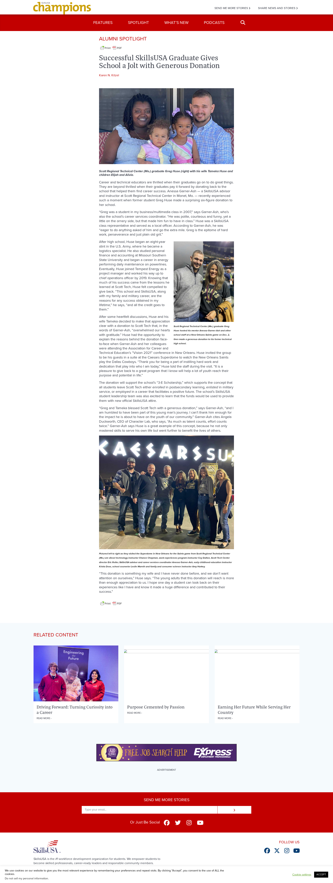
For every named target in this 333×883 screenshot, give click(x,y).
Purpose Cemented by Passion (156, 707)
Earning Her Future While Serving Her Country (254, 709)
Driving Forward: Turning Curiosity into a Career (75, 709)
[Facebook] (167, 823)
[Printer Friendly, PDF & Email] (111, 50)
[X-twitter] (277, 851)
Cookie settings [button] (301, 874)
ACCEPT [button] (321, 874)
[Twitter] (178, 823)
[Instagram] (189, 823)
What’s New (176, 22)
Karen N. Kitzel (109, 75)
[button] (243, 22)
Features (103, 22)
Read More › (44, 718)
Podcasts (214, 22)
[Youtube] (200, 823)
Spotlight (138, 22)
